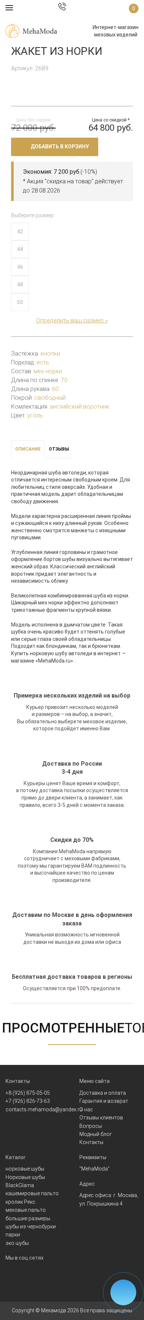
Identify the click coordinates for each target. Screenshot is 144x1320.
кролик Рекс (20, 1202)
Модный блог (95, 1134)
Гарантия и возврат (103, 1101)
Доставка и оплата (102, 1093)
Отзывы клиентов (101, 1117)
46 (20, 267)
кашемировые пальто (32, 1193)
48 (20, 284)
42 (20, 231)
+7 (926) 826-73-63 (28, 1101)
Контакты (91, 1142)
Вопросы (90, 1126)
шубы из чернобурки (31, 1226)
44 (20, 249)
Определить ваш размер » (72, 320)
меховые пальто (26, 1210)
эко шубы (17, 1243)
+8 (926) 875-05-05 (28, 1093)
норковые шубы (25, 1169)
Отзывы (59, 449)
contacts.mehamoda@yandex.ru (44, 1109)
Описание (28, 449)
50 (20, 302)
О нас (86, 1109)
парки (13, 1235)
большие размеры (28, 1218)
